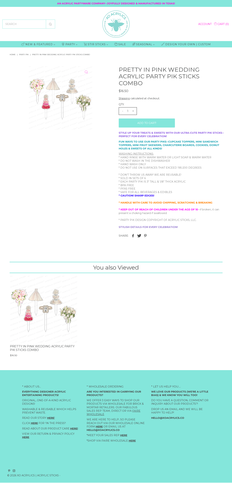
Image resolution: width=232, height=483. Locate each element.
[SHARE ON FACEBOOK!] (133, 235)
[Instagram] (14, 471)
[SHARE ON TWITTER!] (139, 235)
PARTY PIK (24, 54)
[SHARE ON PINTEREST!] (145, 235)
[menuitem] (38, 44)
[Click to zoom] (86, 72)
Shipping (124, 98)
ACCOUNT (205, 24)
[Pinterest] (9, 471)
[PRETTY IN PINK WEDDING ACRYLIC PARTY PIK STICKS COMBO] (43, 309)
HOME (13, 54)
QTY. (121, 104)
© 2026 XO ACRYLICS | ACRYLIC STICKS (33, 475)
